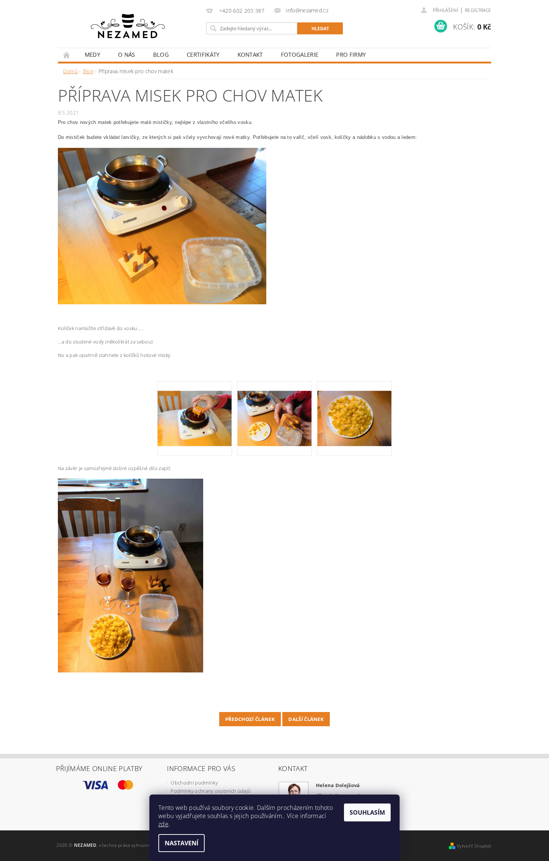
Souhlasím (367, 812)
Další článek (306, 719)
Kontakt (250, 54)
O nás (126, 54)
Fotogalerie (300, 54)
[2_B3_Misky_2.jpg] (195, 408)
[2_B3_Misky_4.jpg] (354, 408)
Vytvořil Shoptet (474, 846)
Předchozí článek (250, 719)
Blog (161, 54)
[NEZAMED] (128, 26)
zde (163, 824)
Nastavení (181, 843)
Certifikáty (203, 54)
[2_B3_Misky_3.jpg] (274, 408)
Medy (92, 54)
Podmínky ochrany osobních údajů (211, 790)
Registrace (478, 10)
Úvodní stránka (67, 54)
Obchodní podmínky (194, 782)
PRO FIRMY (351, 54)
